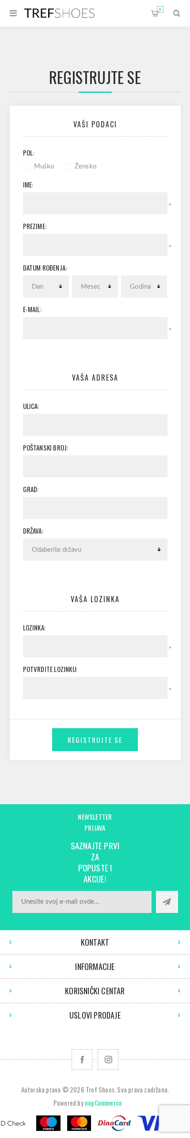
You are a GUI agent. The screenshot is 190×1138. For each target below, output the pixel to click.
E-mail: (32, 309)
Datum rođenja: (45, 267)
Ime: (28, 184)
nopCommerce (103, 1102)
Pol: (28, 152)
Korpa (160, 9)
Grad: (31, 489)
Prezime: (35, 226)
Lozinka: (34, 627)
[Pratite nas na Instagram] (108, 1059)
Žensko (86, 166)
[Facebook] (82, 1059)
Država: (33, 530)
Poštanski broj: (45, 447)
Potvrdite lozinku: (50, 669)
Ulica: (31, 406)
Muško (44, 166)
